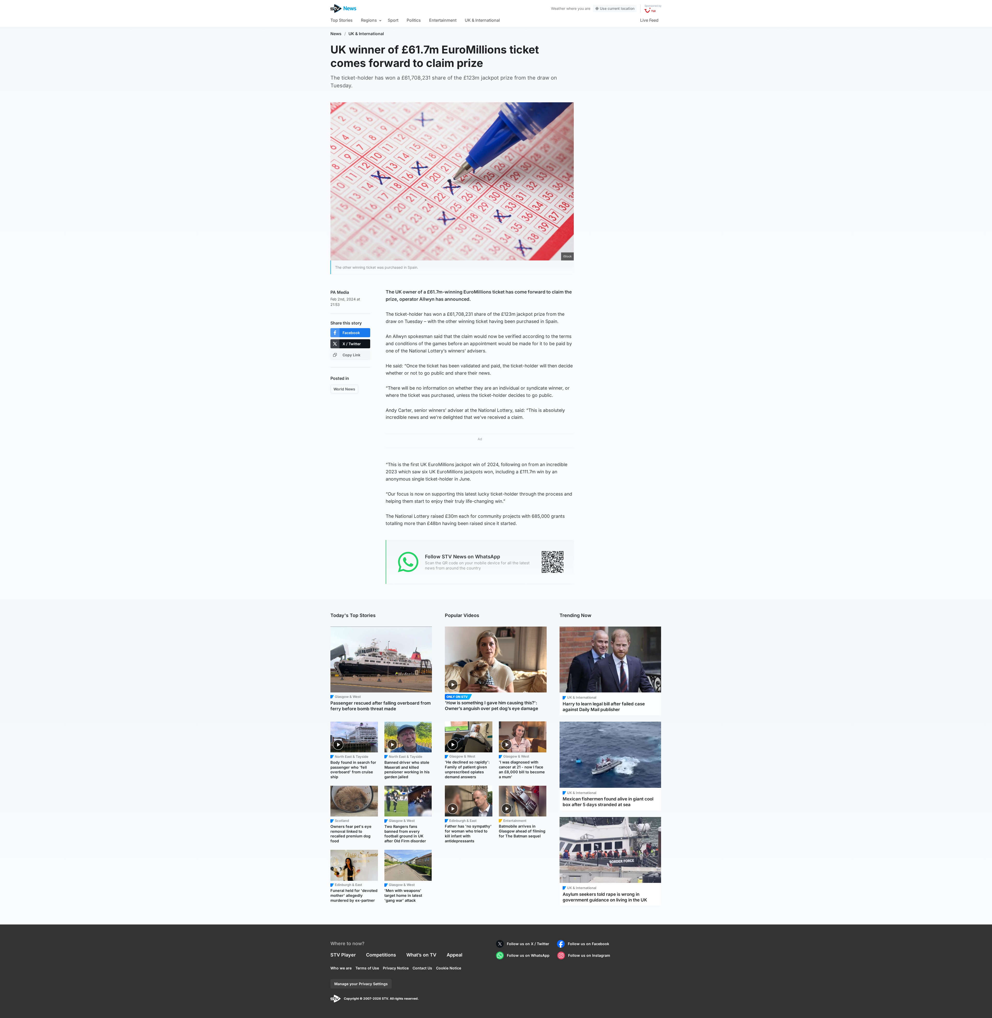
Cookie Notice (448, 968)
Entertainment (442, 20)
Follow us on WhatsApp (528, 955)
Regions (369, 20)
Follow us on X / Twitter (528, 944)
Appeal (454, 955)
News (336, 33)
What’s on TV (421, 955)
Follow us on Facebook (588, 944)
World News (344, 389)
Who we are (341, 968)
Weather (558, 8)
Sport (393, 20)
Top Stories (341, 20)
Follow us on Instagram (589, 955)
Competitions (381, 955)
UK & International (482, 20)
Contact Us (422, 968)
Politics (414, 20)
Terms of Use (367, 968)
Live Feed (649, 20)
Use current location (617, 8)
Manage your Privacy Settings (361, 984)
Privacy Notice (396, 968)
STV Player (343, 955)
